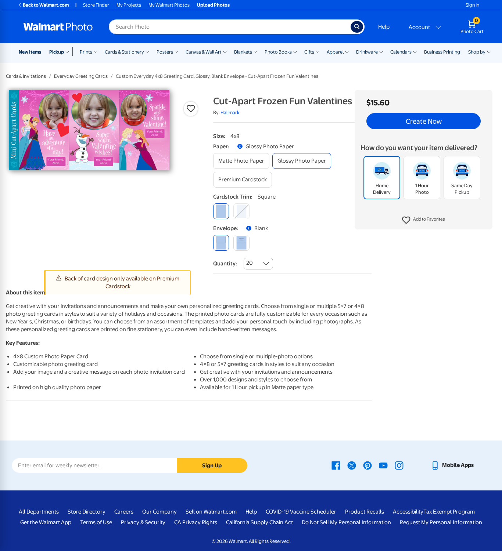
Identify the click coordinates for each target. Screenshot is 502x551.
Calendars (401, 52)
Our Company (159, 511)
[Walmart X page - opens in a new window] (351, 465)
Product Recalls (364, 511)
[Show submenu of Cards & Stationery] (147, 51)
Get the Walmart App (45, 522)
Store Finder (96, 5)
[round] (241, 211)
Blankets (243, 52)
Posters (165, 52)
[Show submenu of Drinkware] (381, 51)
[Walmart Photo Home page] (58, 27)
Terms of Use (96, 522)
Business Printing (442, 52)
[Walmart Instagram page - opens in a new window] (399, 465)
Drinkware (367, 52)
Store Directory (86, 511)
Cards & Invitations (26, 76)
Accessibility (408, 511)
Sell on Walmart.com (211, 511)
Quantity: (225, 263)
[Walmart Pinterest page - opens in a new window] (367, 465)
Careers (123, 511)
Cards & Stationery (124, 52)
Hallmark (229, 112)
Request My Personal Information (441, 522)
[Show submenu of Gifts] (317, 51)
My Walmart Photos (169, 5)
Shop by (476, 52)
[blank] (221, 243)
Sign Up (212, 465)
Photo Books (278, 52)
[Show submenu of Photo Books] (295, 51)
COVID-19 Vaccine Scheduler (301, 511)
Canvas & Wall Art (204, 52)
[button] (423, 220)
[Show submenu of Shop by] (489, 51)
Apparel (335, 52)
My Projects (128, 5)
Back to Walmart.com (46, 5)
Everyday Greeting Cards (81, 76)
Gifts (309, 52)
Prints (86, 52)
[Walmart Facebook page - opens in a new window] (335, 465)
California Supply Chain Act (259, 522)
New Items (30, 52)
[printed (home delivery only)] (241, 243)
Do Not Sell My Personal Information (346, 522)
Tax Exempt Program (449, 511)
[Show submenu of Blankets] (255, 51)
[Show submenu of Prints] (95, 51)
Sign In (472, 5)
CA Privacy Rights (195, 522)
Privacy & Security (143, 522)
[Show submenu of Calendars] (415, 51)
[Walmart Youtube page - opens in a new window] (383, 465)
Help (384, 26)
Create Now (424, 121)
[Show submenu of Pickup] (69, 51)
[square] (221, 211)
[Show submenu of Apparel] (347, 51)
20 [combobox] (249, 263)
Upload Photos (213, 5)
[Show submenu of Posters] (176, 51)
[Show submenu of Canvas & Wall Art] (225, 51)
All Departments (39, 511)
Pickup (56, 52)
